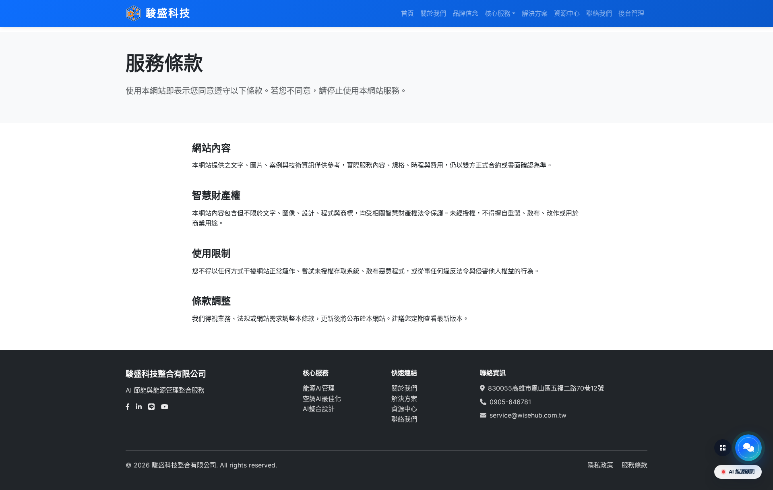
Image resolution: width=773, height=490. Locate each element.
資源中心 (567, 13)
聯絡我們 (599, 13)
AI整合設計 (319, 409)
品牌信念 (465, 13)
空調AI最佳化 (322, 399)
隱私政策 (600, 465)
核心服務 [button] (498, 13)
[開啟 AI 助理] (748, 447)
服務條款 (634, 465)
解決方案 (535, 13)
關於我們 (433, 13)
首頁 (407, 13)
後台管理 (631, 13)
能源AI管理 (319, 388)
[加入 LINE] (722, 447)
